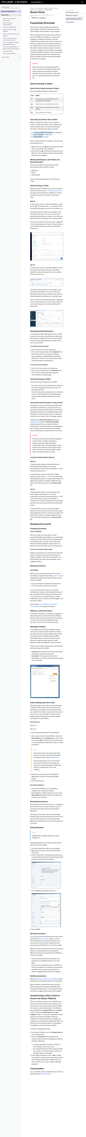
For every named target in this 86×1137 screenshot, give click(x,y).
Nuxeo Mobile (5, 57)
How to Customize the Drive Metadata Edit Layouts (10, 43)
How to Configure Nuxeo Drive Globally (11, 34)
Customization (70, 22)
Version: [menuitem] (38, 18)
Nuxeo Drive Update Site (9, 27)
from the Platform (44, 938)
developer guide (46, 1074)
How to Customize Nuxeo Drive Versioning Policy (10, 39)
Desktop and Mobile (8, 11)
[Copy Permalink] (52, 15)
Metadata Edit (54, 757)
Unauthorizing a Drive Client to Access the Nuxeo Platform (74, 18)
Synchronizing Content (72, 12)
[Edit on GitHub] (49, 15)
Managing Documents (72, 15)
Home (32, 8)
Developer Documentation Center (46, 8)
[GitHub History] (47, 15)
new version (58, 575)
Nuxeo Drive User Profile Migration (9, 30)
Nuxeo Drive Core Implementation (8, 23)
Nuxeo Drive (5, 15)
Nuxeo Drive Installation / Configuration (9, 19)
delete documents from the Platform (47, 979)
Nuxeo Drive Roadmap (9, 53)
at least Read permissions (54, 190)
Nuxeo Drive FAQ (7, 51)
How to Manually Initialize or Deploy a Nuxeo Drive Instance (11, 47)
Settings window (35, 422)
